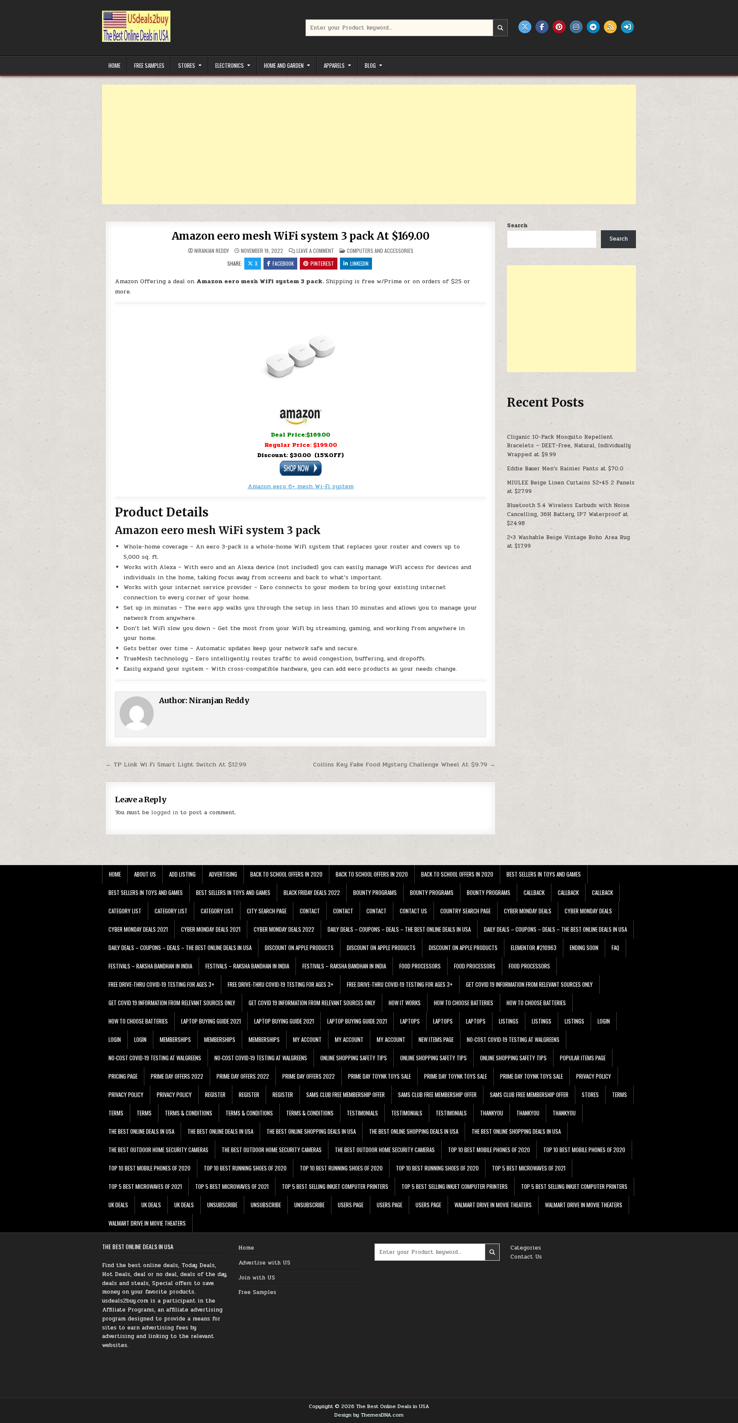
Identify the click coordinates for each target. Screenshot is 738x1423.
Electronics (229, 65)
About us (145, 874)
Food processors (420, 966)
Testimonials (362, 1113)
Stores (186, 65)
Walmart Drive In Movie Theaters (493, 1204)
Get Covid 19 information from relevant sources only (529, 984)
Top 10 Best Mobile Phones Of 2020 (489, 1149)
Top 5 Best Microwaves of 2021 (528, 1168)
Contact (310, 911)
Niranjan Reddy (211, 250)
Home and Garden (284, 65)
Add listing (182, 874)
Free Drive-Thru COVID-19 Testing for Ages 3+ (161, 984)
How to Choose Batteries (463, 1002)
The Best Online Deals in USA (141, 1131)
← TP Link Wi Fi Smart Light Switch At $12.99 (175, 764)
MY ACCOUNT (307, 1039)
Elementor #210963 (533, 947)
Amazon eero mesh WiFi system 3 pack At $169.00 (301, 236)
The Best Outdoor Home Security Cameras (158, 1149)
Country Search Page (465, 911)
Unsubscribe (222, 1204)
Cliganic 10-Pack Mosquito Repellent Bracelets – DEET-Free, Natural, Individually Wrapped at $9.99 (569, 446)
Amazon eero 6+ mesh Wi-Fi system (301, 486)
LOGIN (603, 1021)
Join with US (256, 1277)
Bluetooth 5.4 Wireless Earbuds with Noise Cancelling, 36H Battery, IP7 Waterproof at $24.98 (568, 514)
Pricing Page (123, 1076)
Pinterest (322, 263)
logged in (164, 812)
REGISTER (215, 1094)
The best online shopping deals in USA (311, 1131)
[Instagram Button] (576, 27)
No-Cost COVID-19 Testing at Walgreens (513, 1039)
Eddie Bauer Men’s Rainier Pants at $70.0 (565, 468)
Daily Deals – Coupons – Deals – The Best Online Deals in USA (399, 929)
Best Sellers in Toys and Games (544, 874)
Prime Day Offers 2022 (177, 1076)
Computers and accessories (380, 250)
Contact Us (526, 1257)
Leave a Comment (315, 250)
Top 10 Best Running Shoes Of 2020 (245, 1168)
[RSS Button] (610, 27)
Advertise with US (264, 1263)
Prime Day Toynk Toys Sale (379, 1076)
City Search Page (267, 911)
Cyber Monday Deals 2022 (284, 929)
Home (114, 65)
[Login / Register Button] (627, 27)
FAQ (615, 947)
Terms (619, 1094)
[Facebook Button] (542, 27)
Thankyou (491, 1113)
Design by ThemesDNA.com (369, 1415)
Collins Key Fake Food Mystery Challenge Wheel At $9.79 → (404, 764)
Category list (124, 911)
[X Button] (524, 27)
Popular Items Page (583, 1057)
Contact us (413, 911)
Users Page (350, 1204)
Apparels (334, 65)
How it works (405, 1002)
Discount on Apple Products (299, 947)
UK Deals (118, 1204)
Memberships (175, 1039)
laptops (410, 1021)
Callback (534, 892)
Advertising (223, 874)
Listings (508, 1021)
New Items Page (436, 1039)
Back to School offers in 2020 (286, 874)
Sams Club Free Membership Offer (345, 1094)
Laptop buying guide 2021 (211, 1021)
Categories (525, 1248)
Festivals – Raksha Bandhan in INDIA (150, 966)
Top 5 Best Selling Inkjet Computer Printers (335, 1186)
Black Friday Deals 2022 (312, 892)
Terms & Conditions (188, 1113)
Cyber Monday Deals (527, 911)
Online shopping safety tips (353, 1057)
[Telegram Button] (593, 27)
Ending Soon (584, 947)
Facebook (283, 263)
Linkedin (359, 263)
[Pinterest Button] (559, 27)
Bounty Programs (375, 892)
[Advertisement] (358, 144)
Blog (370, 65)
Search (517, 225)
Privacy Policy (593, 1076)
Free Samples (149, 65)
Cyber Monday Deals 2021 (138, 929)
